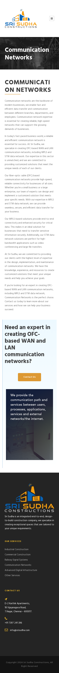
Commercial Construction (18, 555)
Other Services (12, 575)
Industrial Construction (16, 549)
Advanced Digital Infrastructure (21, 570)
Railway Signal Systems (16, 560)
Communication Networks (18, 565)
